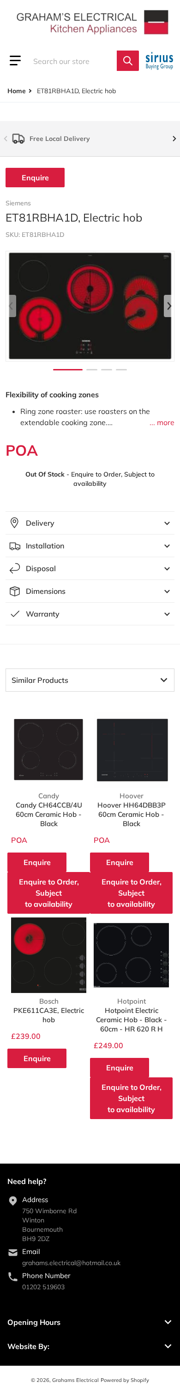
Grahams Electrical (75, 1380)
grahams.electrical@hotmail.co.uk (71, 1263)
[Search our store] (128, 61)
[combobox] (80, 61)
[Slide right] (174, 138)
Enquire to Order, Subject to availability (49, 893)
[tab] (90, 680)
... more (162, 422)
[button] (15, 60)
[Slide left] (5, 138)
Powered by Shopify (125, 1380)
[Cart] (160, 60)
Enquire (35, 177)
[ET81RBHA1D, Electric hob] (68, 369)
